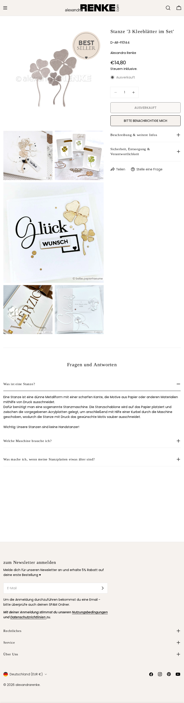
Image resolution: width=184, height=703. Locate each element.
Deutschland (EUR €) (26, 674)
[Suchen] (168, 7)
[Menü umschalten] (5, 7)
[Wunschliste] (160, 7)
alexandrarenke (27, 685)
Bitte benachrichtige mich (145, 120)
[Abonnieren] (102, 588)
